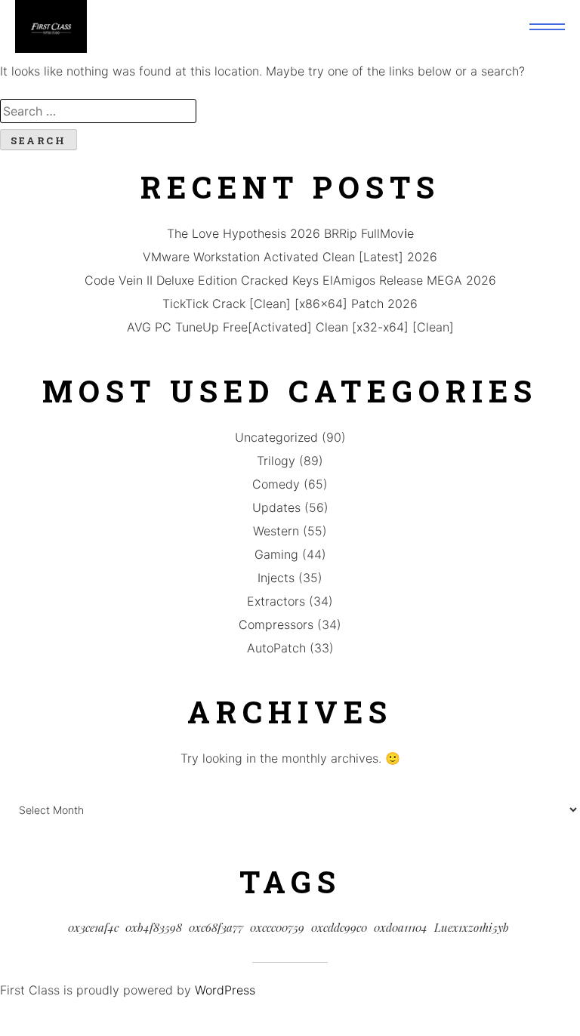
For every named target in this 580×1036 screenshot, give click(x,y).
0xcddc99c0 (339, 927)
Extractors (276, 601)
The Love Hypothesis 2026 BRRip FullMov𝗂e (290, 233)
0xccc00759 (277, 927)
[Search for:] (290, 111)
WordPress (225, 989)
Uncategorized (276, 437)
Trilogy (276, 460)
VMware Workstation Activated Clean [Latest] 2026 (290, 256)
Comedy (276, 484)
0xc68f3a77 (216, 927)
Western (276, 530)
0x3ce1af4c (93, 927)
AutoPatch (276, 647)
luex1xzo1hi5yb (471, 927)
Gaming (276, 554)
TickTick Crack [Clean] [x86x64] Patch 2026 (290, 303)
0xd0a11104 (400, 927)
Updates (276, 507)
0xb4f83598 (153, 927)
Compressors (276, 624)
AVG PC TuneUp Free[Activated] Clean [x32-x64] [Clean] (290, 327)
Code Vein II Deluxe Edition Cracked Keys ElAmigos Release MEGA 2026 (290, 280)
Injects (276, 577)
